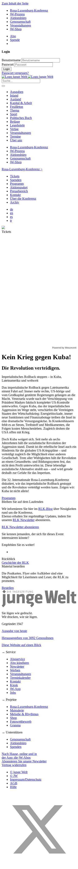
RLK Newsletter (24, 520)
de (11, 209)
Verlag (14, 129)
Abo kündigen (19, 663)
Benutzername (11, 60)
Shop (13, 718)
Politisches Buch (21, 118)
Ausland (15, 99)
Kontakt (15, 195)
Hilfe (13, 787)
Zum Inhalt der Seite (15, 3)
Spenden (15, 180)
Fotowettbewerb (20, 721)
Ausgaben (16, 92)
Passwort (8, 64)
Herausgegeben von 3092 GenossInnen (27, 638)
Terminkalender (20, 677)
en (11, 213)
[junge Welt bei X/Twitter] (39, 865)
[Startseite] (27, 76)
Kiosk (14, 685)
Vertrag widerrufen (14, 765)
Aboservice (17, 659)
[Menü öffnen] (3, 86)
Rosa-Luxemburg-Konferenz (29, 10)
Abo (13, 36)
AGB (13, 783)
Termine (15, 136)
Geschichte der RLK (15, 562)
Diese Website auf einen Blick (21, 645)
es (11, 217)
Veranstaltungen (20, 25)
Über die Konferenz (23, 198)
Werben (15, 670)
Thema (14, 110)
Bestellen (8, 588)
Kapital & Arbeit (21, 103)
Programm (17, 183)
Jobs (13, 692)
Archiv (14, 202)
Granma (15, 725)
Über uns (16, 140)
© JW (14, 776)
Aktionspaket (18, 187)
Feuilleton (16, 106)
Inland (14, 95)
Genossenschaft (20, 21)
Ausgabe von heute (14, 631)
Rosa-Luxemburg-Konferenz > (22, 169)
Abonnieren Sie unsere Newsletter (24, 761)
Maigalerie (17, 710)
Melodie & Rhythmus (24, 714)
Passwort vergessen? (15, 73)
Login (6, 69)
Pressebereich (19, 191)
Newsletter (17, 666)
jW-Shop (16, 29)
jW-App (15, 689)
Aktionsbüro (18, 18)
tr (11, 220)
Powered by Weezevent (64, 347)
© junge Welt (18, 772)
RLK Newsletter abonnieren (20, 527)
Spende (15, 40)
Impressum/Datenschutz (25, 779)
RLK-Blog (45, 509)
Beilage (15, 121)
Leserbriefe (17, 125)
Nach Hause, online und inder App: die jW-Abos (19, 755)
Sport (13, 114)
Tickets (14, 176)
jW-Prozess (17, 14)
